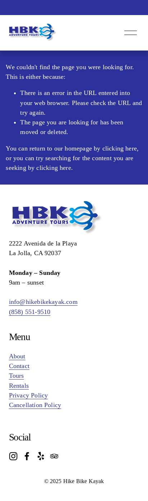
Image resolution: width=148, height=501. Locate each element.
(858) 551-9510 (30, 311)
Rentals (19, 385)
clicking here (119, 148)
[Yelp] (40, 456)
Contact (19, 365)
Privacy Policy (28, 395)
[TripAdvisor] (54, 456)
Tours (16, 375)
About (17, 356)
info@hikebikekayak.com (43, 301)
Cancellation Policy (35, 405)
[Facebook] (27, 456)
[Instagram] (13, 456)
